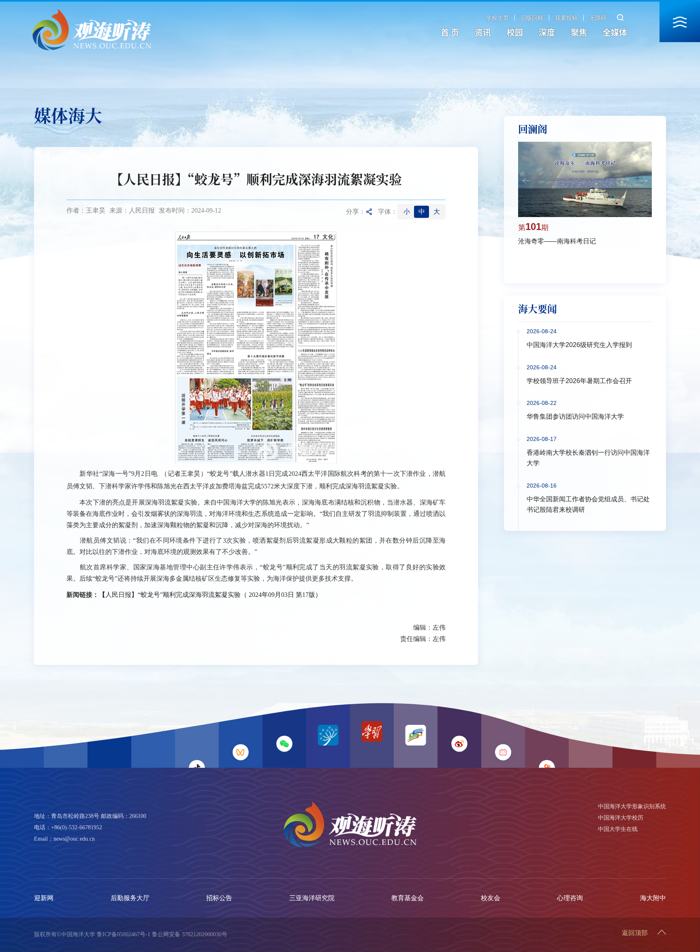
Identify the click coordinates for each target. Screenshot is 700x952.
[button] (526, 181)
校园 (515, 32)
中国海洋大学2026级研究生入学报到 (579, 344)
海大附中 (653, 897)
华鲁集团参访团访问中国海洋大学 (575, 416)
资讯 (483, 32)
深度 (547, 32)
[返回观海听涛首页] (92, 11)
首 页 (450, 32)
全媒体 (615, 32)
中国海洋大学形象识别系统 (632, 806)
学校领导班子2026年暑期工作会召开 (579, 380)
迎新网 (43, 897)
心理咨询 (570, 897)
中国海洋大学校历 (620, 818)
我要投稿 (566, 18)
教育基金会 (407, 897)
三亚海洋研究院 (312, 897)
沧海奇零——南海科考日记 (557, 241)
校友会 (490, 897)
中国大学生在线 (618, 829)
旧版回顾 (532, 18)
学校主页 (497, 18)
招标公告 (219, 897)
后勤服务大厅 (130, 897)
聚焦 (579, 32)
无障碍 (597, 18)
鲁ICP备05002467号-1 (123, 934)
